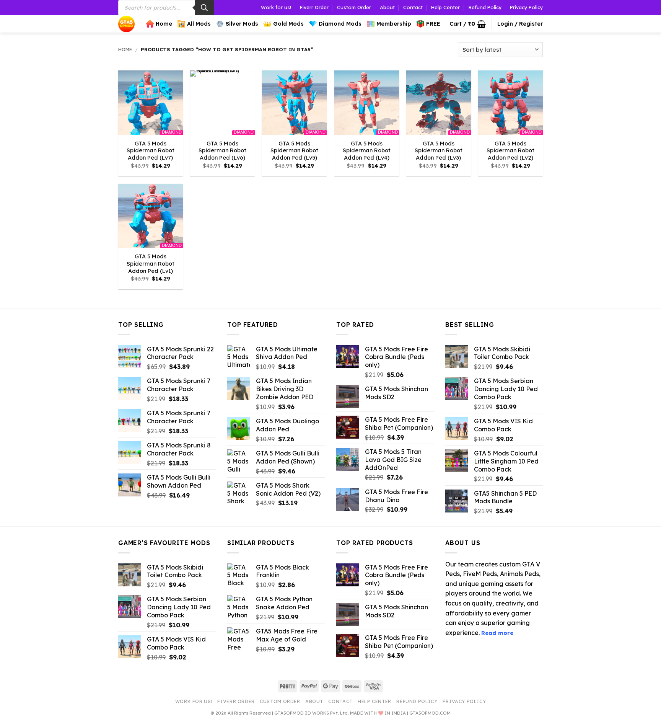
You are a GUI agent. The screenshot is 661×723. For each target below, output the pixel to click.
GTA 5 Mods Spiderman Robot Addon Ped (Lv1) (150, 263)
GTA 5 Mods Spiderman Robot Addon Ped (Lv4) (367, 150)
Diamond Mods (340, 23)
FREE (433, 23)
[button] (467, 24)
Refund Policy (485, 7)
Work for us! (276, 7)
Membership (393, 23)
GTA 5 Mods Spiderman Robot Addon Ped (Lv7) (150, 150)
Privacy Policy (526, 7)
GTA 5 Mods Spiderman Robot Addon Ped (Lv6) (222, 150)
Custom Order (354, 7)
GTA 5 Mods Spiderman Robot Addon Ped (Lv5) (294, 150)
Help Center (445, 7)
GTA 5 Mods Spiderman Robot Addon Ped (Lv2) (510, 150)
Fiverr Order (314, 7)
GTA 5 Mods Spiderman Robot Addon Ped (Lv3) (438, 150)
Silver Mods (242, 23)
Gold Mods (288, 23)
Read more (497, 633)
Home (164, 23)
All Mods (199, 23)
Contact (413, 7)
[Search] (204, 7)
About (387, 7)
